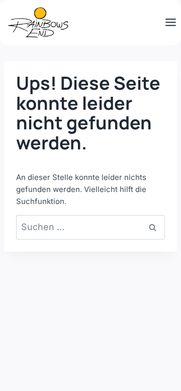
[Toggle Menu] (170, 22)
